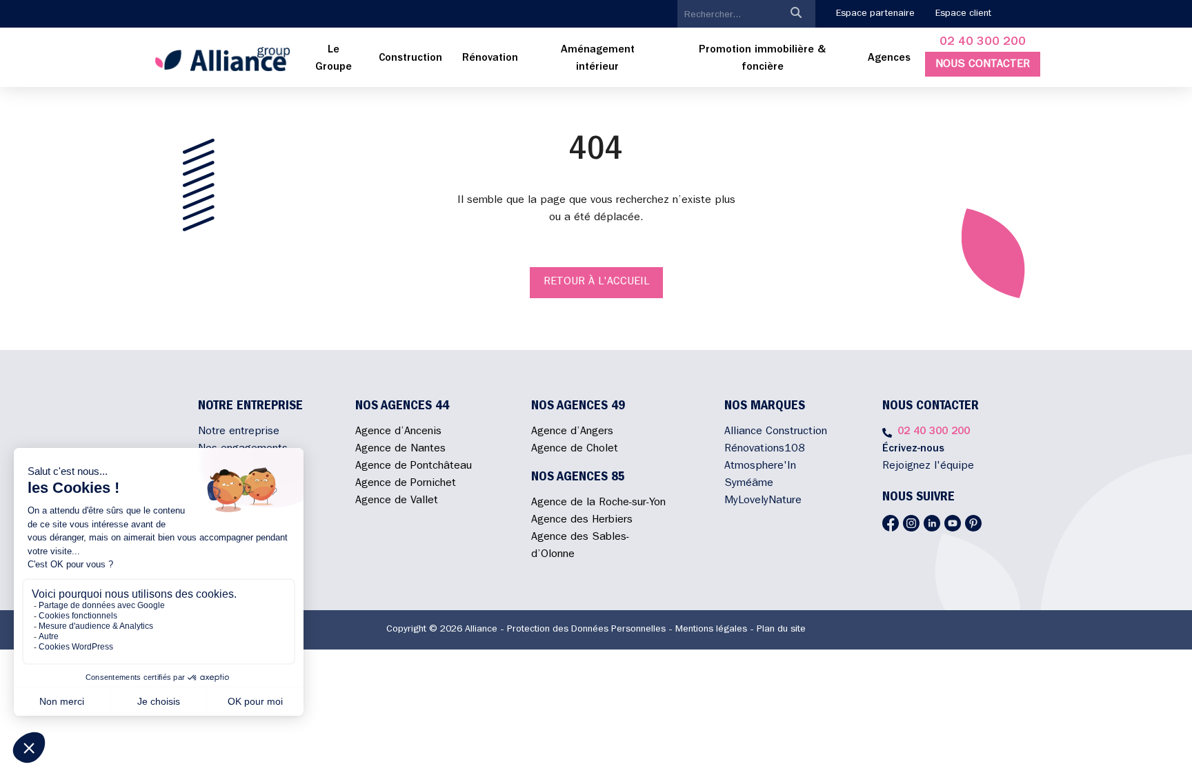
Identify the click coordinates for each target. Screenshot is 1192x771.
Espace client (963, 14)
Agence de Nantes (400, 449)
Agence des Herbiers (582, 520)
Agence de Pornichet (405, 483)
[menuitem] (333, 59)
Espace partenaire (875, 14)
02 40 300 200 (983, 43)
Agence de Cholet (574, 449)
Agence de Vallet (396, 501)
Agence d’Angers (572, 432)
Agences (889, 58)
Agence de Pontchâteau (413, 466)
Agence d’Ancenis (398, 432)
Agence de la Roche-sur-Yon (598, 503)
